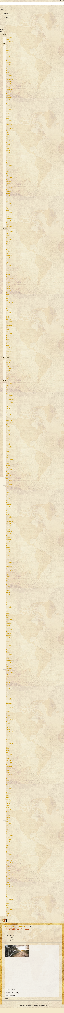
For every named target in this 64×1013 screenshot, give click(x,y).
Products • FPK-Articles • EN (9, 407)
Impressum (30, 1005)
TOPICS (4, 43)
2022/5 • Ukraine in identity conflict (9, 283)
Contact (11, 42)
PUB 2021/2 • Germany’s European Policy (8, 374)
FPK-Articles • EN (8, 242)
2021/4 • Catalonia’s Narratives (9, 191)
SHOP (4, 381)
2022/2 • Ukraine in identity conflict (9, 146)
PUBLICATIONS (6, 357)
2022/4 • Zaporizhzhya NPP (9, 123)
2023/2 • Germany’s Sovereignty (9, 86)
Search (62, 1)
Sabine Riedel (9, 39)
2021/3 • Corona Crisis (9, 199)
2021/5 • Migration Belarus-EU (9, 181)
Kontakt (41, 1005)
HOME (4, 35)
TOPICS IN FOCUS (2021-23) (9, 50)
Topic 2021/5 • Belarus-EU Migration (13, 993)
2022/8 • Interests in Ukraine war (9, 271)
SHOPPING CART (10, 397)
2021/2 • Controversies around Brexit (9, 352)
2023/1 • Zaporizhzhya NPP (9, 261)
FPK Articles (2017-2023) (8, 363)
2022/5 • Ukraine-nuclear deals (9, 114)
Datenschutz (36, 1005)
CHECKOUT (11, 400)
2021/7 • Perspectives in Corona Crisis (9, 326)
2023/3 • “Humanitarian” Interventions (9, 78)
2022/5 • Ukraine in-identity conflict (9, 440)
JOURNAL (5, 228)
